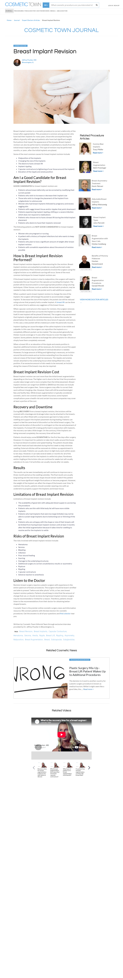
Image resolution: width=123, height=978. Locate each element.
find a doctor (65, 613)
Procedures (19, 11)
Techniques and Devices (80, 660)
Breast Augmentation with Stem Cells (100, 238)
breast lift (61, 302)
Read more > (98, 152)
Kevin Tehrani (97, 186)
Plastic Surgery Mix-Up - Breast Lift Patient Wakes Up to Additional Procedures (87, 671)
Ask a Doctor (62, 11)
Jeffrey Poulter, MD (29, 60)
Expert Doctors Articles (31, 20)
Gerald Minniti (98, 286)
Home (9, 20)
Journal (8, 11)
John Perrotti (98, 223)
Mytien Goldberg (99, 244)
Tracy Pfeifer (98, 149)
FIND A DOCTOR (30, 11)
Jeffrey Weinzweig (99, 204)
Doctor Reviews (42, 11)
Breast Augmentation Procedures (98, 280)
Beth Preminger (99, 168)
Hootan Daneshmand (97, 262)
